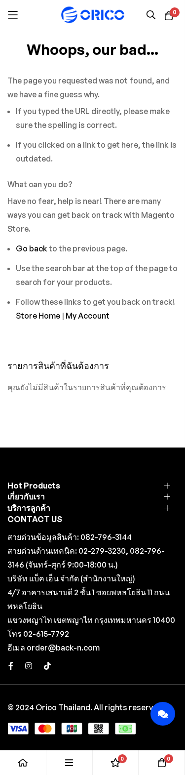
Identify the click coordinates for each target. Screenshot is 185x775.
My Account (88, 316)
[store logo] (92, 14)
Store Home (38, 316)
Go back (31, 248)
